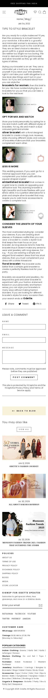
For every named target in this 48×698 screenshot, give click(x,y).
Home (20, 19)
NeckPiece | (18, 667)
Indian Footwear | (25, 662)
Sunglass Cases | (37, 676)
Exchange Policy (11, 569)
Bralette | (28, 681)
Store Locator (10, 585)
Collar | (25, 673)
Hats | (31, 673)
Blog (27, 19)
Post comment (24, 377)
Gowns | (24, 650)
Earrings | (30, 667)
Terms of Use (9, 561)
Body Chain (38, 670)
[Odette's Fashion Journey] (24, 448)
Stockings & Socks (30, 678)
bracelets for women (15, 85)
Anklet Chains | (26, 670)
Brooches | (7, 678)
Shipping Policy (10, 573)
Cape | (18, 673)
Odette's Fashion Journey (24, 466)
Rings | (16, 670)
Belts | (13, 676)
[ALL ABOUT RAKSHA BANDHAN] (24, 486)
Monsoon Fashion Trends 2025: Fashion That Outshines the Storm (24, 544)
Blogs (5, 577)
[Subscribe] (40, 605)
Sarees (16, 653)
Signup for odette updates (21, 592)
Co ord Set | (30, 656)
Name (5, 321)
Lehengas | (7, 653)
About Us (7, 557)
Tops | (42, 656)
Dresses (6, 658)
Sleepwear (17, 684)
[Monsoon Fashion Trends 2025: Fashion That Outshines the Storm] (24, 524)
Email (6, 334)
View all (24, 429)
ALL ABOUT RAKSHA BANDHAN (24, 505)
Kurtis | (42, 650)
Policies (8, 553)
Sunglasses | (23, 676)
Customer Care (12, 627)
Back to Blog (26, 411)
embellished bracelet (15, 182)
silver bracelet (11, 132)
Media (5, 581)
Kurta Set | (34, 650)
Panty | (37, 681)
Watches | (17, 678)
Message (8, 348)
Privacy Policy (22, 388)
